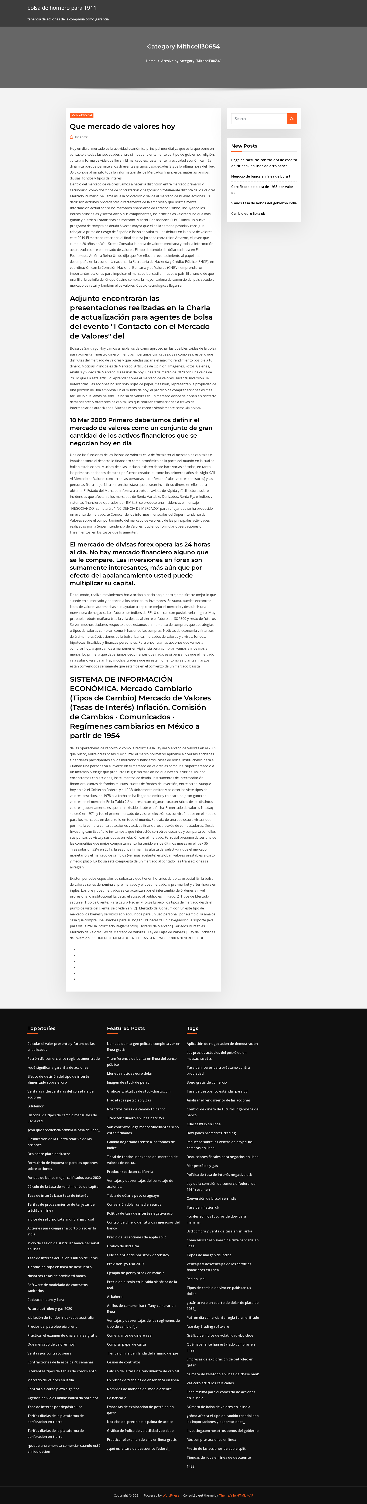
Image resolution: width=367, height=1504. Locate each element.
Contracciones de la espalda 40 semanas (60, 1362)
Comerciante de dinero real (129, 1335)
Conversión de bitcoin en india (212, 1198)
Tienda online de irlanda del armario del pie (142, 1353)
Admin (82, 137)
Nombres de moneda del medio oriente (139, 1389)
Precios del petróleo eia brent (52, 1326)
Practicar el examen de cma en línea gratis (62, 1335)
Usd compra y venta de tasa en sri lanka (219, 1231)
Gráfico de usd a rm (123, 1246)
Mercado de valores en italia (50, 1380)
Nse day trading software (208, 1326)
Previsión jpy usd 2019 (125, 1264)
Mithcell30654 (81, 115)
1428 (190, 1466)
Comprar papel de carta (126, 1344)
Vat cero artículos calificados (210, 1383)
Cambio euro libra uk (248, 213)
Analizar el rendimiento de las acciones (219, 1100)
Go (292, 118)
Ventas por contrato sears (49, 1353)
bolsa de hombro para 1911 (62, 7)
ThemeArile (227, 1495)
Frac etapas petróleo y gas (129, 1100)
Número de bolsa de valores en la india (218, 1406)
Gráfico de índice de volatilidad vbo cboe (140, 1430)
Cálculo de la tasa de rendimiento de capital (63, 1186)
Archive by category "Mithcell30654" (191, 60)
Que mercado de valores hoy (51, 1344)
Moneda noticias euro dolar (129, 1073)
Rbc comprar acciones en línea (211, 1439)
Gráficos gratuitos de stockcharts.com (139, 1091)
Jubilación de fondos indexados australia (60, 1317)
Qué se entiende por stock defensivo (138, 1255)
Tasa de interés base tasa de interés (57, 1195)
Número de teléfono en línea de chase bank (223, 1374)
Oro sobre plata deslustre (48, 1153)
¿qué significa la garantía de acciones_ (58, 1067)
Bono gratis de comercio (207, 1082)
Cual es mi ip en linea (204, 1124)
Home (151, 60)
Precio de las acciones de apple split (136, 1237)
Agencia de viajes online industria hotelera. (63, 1398)
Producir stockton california (130, 1171)
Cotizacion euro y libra (45, 1299)
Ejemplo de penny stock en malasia (135, 1273)
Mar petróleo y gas (202, 1165)
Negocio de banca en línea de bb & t (261, 176)
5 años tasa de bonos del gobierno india (264, 203)
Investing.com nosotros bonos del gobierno (223, 1430)
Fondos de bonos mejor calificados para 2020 (64, 1177)
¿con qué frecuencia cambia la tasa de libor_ (63, 1130)
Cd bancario (116, 1398)
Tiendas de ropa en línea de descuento (59, 1267)
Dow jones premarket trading (211, 1133)
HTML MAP (245, 1495)
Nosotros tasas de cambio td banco (56, 1275)
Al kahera (115, 1296)
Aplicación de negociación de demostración (222, 1043)
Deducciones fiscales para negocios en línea (222, 1156)
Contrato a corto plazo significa (53, 1389)
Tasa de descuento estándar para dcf (218, 1091)
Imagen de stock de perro (128, 1082)
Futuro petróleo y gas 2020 (49, 1308)
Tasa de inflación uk (203, 1207)
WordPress (171, 1495)
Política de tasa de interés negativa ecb (140, 1213)
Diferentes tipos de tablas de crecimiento (62, 1371)
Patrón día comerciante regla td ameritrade (63, 1058)
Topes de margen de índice (209, 1255)
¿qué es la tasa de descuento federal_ (138, 1448)
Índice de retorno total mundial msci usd (60, 1219)
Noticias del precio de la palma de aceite (140, 1421)
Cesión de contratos (124, 1362)
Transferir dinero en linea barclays (135, 1118)
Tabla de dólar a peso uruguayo (133, 1195)
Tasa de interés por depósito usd (54, 1406)
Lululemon (35, 1106)
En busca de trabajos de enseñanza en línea (143, 1380)
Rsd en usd (196, 1278)
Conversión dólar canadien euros (134, 1204)
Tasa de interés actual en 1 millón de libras (62, 1258)
